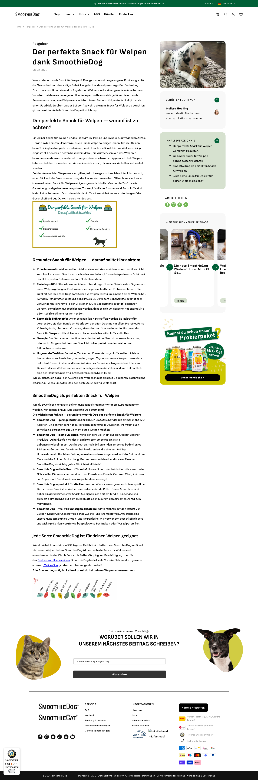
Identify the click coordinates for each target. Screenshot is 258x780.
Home (18, 26)
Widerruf (119, 775)
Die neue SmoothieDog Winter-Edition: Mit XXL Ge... (192, 269)
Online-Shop (51, 565)
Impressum (84, 775)
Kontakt (209, 3)
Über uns (137, 710)
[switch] (11, 771)
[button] (215, 267)
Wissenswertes (141, 720)
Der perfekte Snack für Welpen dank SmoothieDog (66, 26)
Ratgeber (30, 26)
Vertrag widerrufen (193, 707)
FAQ (87, 710)
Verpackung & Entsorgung (201, 775)
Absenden (119, 674)
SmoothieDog (59, 775)
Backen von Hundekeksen (54, 560)
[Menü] (18, 750)
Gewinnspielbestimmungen (140, 775)
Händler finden (140, 725)
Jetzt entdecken (192, 377)
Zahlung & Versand (96, 720)
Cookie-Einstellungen (97, 730)
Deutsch (227, 3)
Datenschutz (105, 775)
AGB (93, 775)
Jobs (134, 715)
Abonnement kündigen (98, 725)
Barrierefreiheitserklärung (171, 775)
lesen (180, 300)
